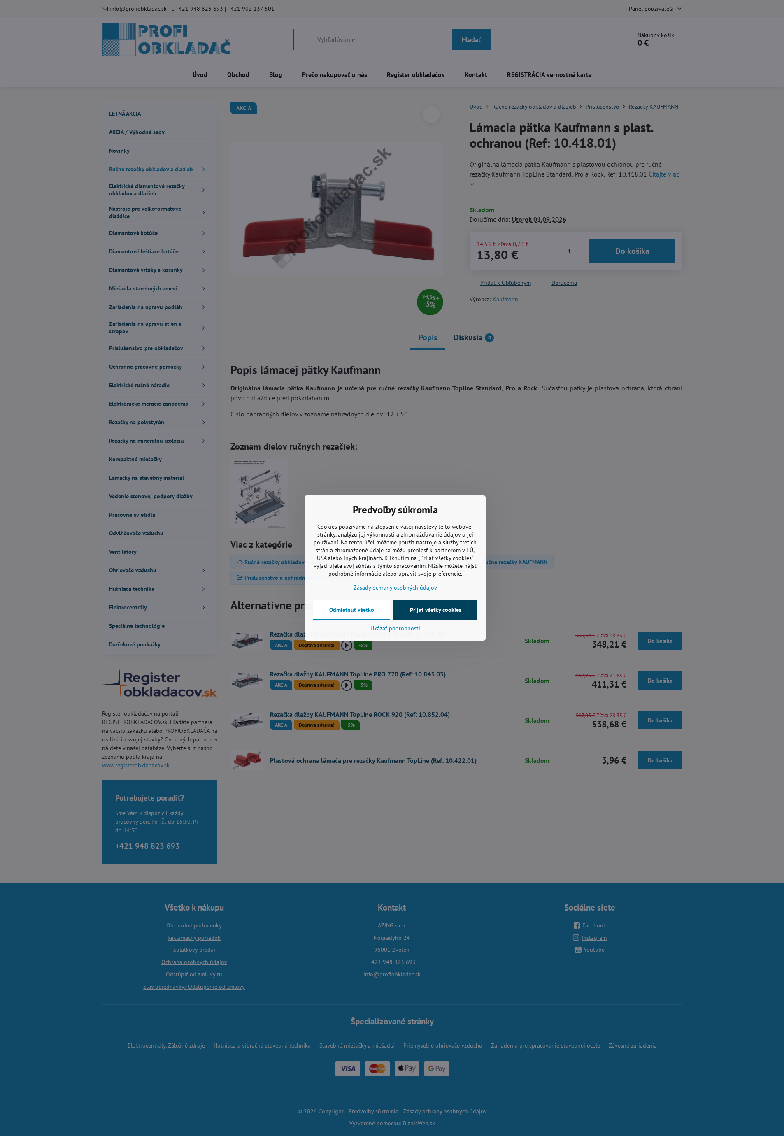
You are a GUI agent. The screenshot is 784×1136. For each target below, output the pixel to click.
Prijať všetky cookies (435, 609)
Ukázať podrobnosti (395, 628)
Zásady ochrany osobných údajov (395, 587)
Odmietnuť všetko (351, 609)
